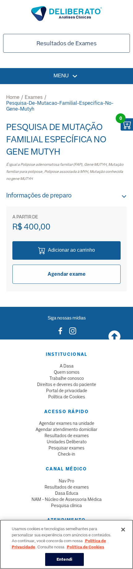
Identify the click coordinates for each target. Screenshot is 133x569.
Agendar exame (67, 274)
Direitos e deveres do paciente (66, 384)
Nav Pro (66, 480)
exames (34, 97)
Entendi (64, 559)
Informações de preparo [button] (38, 195)
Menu (62, 76)
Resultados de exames (67, 435)
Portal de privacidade (66, 390)
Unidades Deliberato (67, 441)
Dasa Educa (66, 493)
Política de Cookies (66, 396)
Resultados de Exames (66, 43)
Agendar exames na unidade (66, 423)
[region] (66, 544)
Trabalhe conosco (66, 378)
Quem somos (66, 372)
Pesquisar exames (66, 447)
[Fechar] (123, 529)
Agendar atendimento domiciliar (66, 429)
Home (12, 97)
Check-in (66, 454)
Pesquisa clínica (66, 505)
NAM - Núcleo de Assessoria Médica (67, 499)
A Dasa (67, 366)
